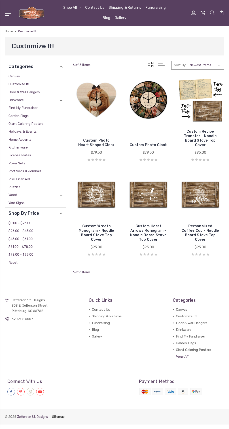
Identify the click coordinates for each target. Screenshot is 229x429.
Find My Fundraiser (23, 108)
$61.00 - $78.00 (20, 247)
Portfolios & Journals (24, 171)
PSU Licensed (19, 179)
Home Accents (20, 140)
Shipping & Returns (125, 7)
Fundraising (156, 7)
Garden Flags (18, 116)
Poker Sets (16, 163)
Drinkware (16, 100)
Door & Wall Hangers (24, 92)
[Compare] (202, 15)
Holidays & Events (22, 132)
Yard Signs (16, 203)
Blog (106, 18)
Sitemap (58, 417)
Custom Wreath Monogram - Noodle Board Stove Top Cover (96, 233)
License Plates (19, 155)
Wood (12, 195)
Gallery (120, 18)
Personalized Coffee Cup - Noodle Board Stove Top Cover (200, 233)
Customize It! (18, 84)
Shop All (70, 7)
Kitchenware (18, 147)
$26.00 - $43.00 (20, 231)
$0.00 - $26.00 (19, 223)
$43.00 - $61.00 (20, 239)
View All (182, 357)
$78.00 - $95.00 (20, 255)
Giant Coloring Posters (26, 124)
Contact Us (94, 7)
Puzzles (14, 187)
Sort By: (180, 65)
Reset (13, 263)
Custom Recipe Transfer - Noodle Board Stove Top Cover (200, 138)
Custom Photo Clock (148, 145)
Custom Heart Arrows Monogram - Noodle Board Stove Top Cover (148, 233)
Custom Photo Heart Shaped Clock (96, 142)
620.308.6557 (22, 319)
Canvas (14, 76)
